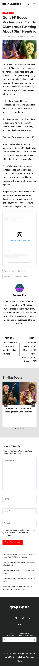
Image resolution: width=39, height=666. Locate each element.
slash (26, 276)
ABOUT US (24, 633)
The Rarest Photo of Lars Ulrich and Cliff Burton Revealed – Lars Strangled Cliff (29, 350)
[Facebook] (10, 618)
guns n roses (9, 271)
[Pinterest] (29, 618)
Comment (9, 461)
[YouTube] (19, 624)
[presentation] (19, 393)
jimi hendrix (8, 276)
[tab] (15, 428)
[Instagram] (22, 618)
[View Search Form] (28, 4)
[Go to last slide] (5, 404)
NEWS (5, 13)
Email (7, 511)
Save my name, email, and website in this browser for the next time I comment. (20, 532)
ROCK (11, 13)
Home (12, 633)
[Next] (33, 404)
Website (7, 523)
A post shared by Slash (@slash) (19, 262)
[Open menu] (34, 4)
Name (7, 499)
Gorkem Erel (9, 37)
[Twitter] (16, 618)
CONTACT (10, 636)
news (18, 276)
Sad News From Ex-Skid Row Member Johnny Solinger (9, 346)
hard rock (21, 271)
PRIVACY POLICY (26, 636)
